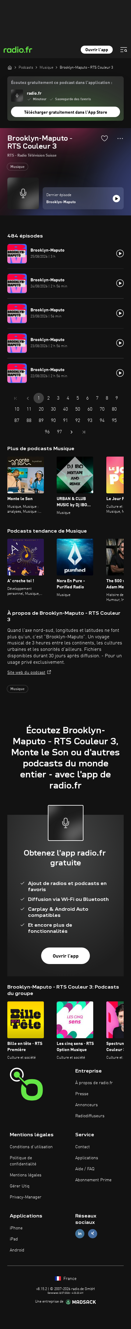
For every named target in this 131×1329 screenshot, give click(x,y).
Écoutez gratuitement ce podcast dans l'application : (61, 83)
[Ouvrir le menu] (123, 49)
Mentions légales (25, 1175)
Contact (82, 1147)
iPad (14, 1239)
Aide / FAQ (84, 1169)
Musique (17, 167)
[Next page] (71, 432)
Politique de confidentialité (23, 1161)
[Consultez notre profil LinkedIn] (79, 1233)
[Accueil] (9, 67)
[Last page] (84, 432)
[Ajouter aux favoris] (104, 138)
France (69, 1279)
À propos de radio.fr (94, 1083)
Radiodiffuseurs (89, 1116)
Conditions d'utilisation (31, 1147)
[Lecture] (116, 198)
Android (17, 1250)
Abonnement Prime (93, 1180)
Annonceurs (86, 1105)
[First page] (15, 398)
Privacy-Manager (25, 1197)
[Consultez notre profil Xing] (92, 1233)
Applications (86, 1158)
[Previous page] (28, 398)
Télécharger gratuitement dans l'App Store (65, 112)
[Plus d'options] (120, 138)
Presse (81, 1094)
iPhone (16, 1228)
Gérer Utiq (20, 1186)
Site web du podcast (26, 672)
